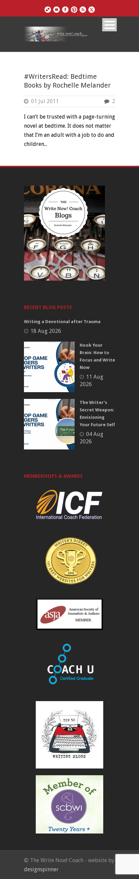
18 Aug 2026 (45, 331)
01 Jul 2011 (45, 101)
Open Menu (109, 24)
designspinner (41, 869)
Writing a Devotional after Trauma (62, 321)
